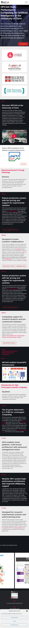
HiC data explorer (21, 335)
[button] (27, 611)
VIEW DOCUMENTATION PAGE (10, 229)
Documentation (5, 354)
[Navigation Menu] (26, 2)
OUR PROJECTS (23, 44)
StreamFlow (6, 527)
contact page (8, 258)
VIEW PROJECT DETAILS (9, 343)
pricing (24, 260)
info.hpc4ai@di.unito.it (14, 608)
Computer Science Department (14, 603)
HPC (23, 252)
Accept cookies (14, 617)
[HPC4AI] (5, 2)
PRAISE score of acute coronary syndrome (11, 337)
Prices (3, 349)
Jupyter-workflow (18, 527)
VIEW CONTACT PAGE (8, 266)
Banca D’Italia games (11, 335)
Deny (14, 621)
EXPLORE (23, 164)
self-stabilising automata (12, 211)
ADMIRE (18, 249)
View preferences (14, 624)
